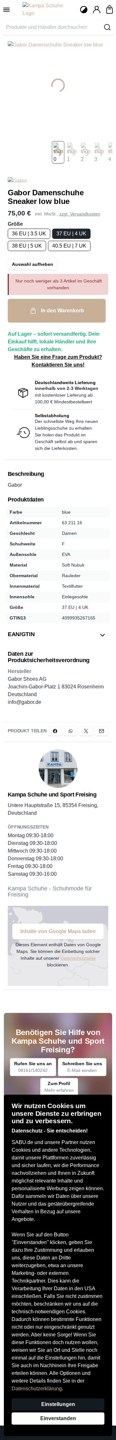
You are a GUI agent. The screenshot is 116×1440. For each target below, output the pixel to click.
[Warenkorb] (109, 10)
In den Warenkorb (62, 310)
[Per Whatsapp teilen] (70, 731)
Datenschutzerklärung (37, 1388)
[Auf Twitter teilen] (86, 731)
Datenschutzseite (78, 958)
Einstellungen (58, 1404)
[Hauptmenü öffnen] (6, 10)
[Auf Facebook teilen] (55, 731)
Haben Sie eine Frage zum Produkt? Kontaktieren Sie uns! (58, 360)
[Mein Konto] (96, 10)
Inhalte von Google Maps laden (58, 931)
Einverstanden (58, 1418)
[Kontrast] (83, 10)
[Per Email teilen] (101, 731)
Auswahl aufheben (32, 264)
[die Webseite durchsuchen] (107, 27)
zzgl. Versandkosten (79, 213)
